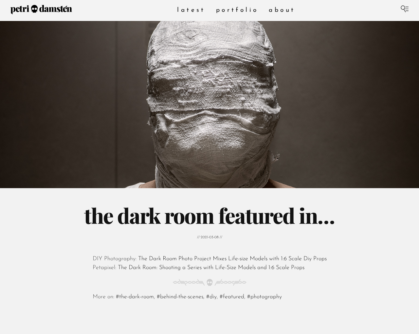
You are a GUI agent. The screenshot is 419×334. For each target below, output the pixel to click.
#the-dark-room (135, 296)
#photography (264, 296)
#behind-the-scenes (180, 296)
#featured (232, 296)
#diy (211, 296)
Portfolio (237, 10)
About (282, 10)
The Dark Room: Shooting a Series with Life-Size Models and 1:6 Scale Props (210, 267)
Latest (191, 10)
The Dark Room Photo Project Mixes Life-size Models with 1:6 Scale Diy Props (232, 259)
